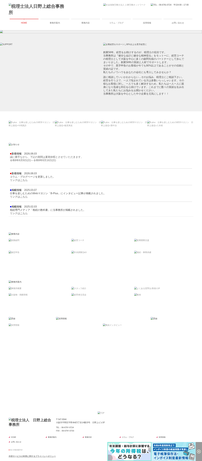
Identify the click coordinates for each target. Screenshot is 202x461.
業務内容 (85, 23)
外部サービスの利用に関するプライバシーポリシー (32, 456)
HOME (24, 23)
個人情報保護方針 (16, 450)
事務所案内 (55, 23)
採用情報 (147, 23)
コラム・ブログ (116, 23)
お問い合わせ (178, 23)
